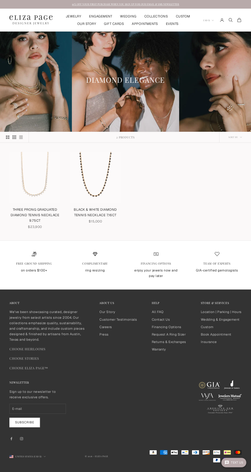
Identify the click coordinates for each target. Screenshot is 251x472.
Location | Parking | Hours (221, 312)
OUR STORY (86, 24)
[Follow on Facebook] (11, 439)
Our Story (107, 312)
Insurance (209, 342)
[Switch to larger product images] (7, 137)
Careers (105, 327)
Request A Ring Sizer (169, 334)
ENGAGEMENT (100, 16)
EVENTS (172, 24)
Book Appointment (216, 334)
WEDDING (128, 16)
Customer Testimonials (118, 319)
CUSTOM (183, 16)
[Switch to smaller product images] (14, 137)
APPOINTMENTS (145, 24)
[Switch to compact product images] (21, 137)
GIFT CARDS (114, 24)
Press (104, 334)
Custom (207, 327)
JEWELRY (73, 16)
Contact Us (161, 319)
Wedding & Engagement (220, 319)
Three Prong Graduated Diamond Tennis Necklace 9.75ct (35, 215)
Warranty (159, 349)
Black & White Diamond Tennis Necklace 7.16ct (95, 212)
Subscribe (24, 422)
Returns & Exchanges (169, 342)
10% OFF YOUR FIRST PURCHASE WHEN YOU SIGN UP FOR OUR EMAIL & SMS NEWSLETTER (125, 4)
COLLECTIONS (156, 16)
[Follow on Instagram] (22, 439)
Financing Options (166, 327)
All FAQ (158, 312)
